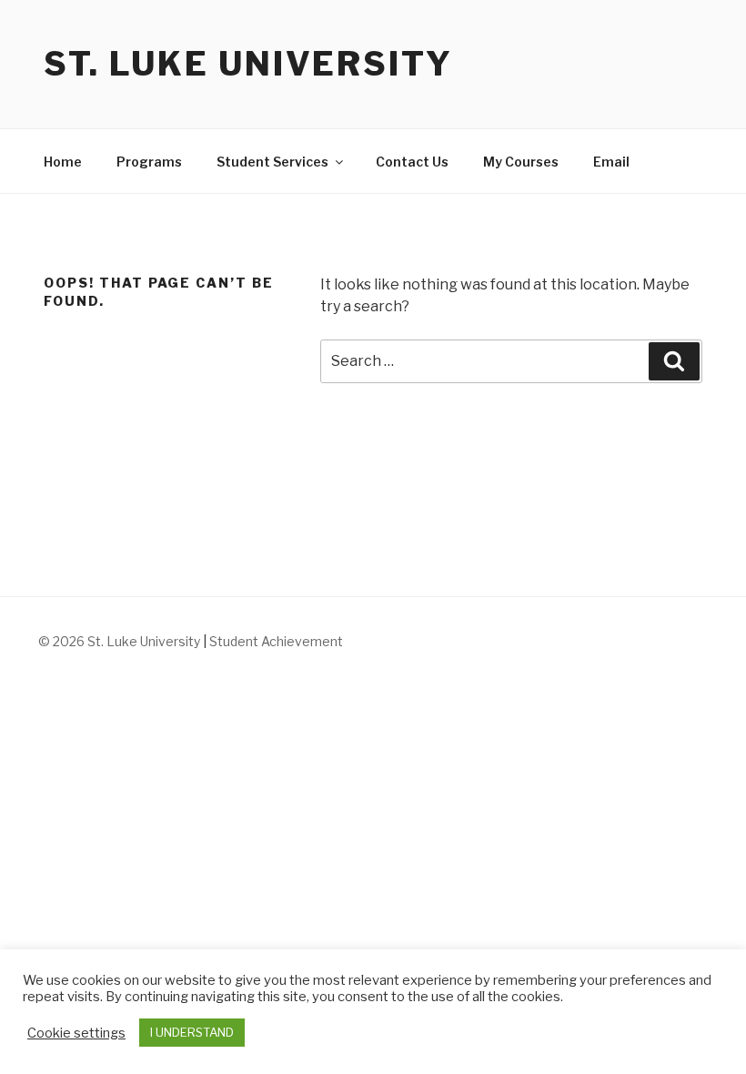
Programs (149, 161)
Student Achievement (276, 641)
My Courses (521, 161)
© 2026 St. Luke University (120, 641)
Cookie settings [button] (76, 1033)
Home (63, 161)
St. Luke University (248, 64)
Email (611, 161)
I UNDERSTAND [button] (192, 1032)
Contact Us (412, 161)
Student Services (272, 161)
